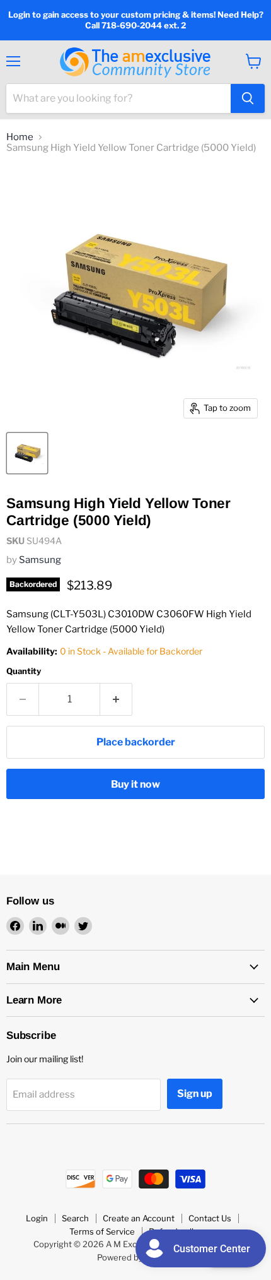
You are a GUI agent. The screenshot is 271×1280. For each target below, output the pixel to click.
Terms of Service (102, 1231)
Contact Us (209, 1218)
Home (19, 137)
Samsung (40, 560)
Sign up (194, 1093)
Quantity (23, 671)
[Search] (248, 98)
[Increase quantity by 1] (116, 699)
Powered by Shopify (136, 1257)
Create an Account (139, 1218)
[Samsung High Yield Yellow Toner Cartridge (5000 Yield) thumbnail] (27, 453)
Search (75, 1218)
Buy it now (135, 784)
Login (37, 1218)
